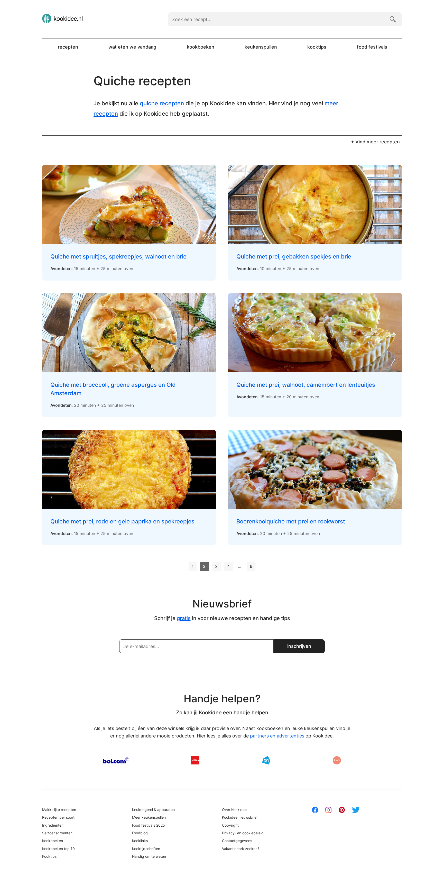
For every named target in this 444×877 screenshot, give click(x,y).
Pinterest (342, 810)
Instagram (328, 810)
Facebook (315, 810)
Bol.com (116, 760)
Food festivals (372, 47)
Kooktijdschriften (146, 848)
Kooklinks (140, 840)
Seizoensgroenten (57, 833)
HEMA (195, 760)
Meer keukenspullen (149, 817)
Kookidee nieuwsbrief (240, 817)
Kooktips (316, 47)
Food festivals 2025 (148, 825)
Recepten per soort (58, 817)
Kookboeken (200, 47)
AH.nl (266, 760)
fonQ (337, 760)
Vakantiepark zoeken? (240, 848)
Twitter (356, 810)
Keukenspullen (261, 47)
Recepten (68, 47)
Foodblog (140, 833)
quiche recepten (162, 103)
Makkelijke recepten (59, 809)
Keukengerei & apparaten (153, 809)
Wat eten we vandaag (132, 47)
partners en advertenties (277, 735)
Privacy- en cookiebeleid (243, 833)
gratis (184, 618)
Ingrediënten (52, 825)
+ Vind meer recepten (375, 141)
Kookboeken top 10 (58, 848)
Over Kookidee (234, 809)
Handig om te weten (149, 856)
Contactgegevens (237, 840)
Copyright (230, 825)
